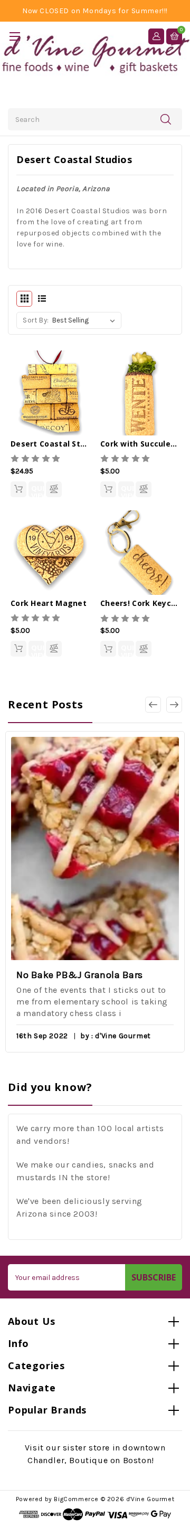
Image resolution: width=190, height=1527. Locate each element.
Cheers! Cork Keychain (144, 603)
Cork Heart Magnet (49, 603)
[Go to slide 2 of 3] (153, 705)
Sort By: (36, 320)
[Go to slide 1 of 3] (174, 705)
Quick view (37, 490)
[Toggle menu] (14, 36)
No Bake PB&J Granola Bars (79, 975)
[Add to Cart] (18, 489)
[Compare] (54, 489)
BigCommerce (76, 1499)
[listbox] (86, 320)
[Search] (165, 118)
